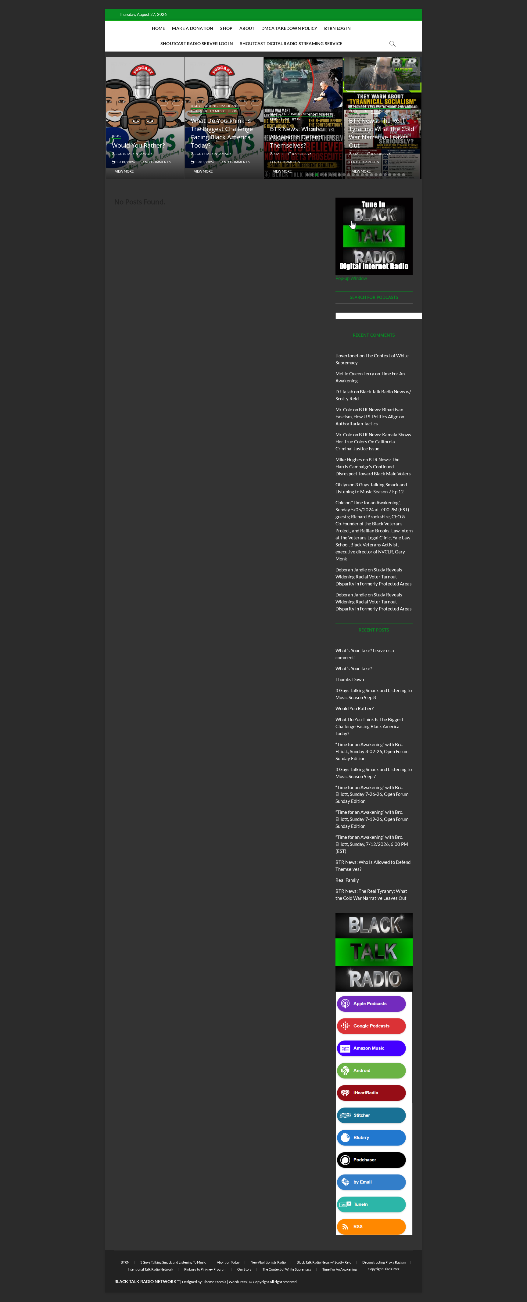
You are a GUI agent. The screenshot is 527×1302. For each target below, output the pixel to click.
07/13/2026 (301, 154)
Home (158, 28)
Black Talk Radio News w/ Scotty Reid (324, 1262)
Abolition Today (228, 1262)
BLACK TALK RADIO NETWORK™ (147, 1281)
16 (376, 174)
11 (353, 174)
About (246, 28)
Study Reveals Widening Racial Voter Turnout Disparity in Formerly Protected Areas (373, 576)
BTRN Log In (337, 28)
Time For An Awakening (339, 1269)
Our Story (244, 1269)
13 (362, 174)
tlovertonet (347, 355)
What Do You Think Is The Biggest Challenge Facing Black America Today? (222, 132)
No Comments (157, 162)
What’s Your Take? (353, 668)
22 (403, 174)
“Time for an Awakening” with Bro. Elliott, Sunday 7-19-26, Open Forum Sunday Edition (371, 819)
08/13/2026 (125, 162)
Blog (116, 136)
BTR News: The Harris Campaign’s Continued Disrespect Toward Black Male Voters (373, 466)
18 (385, 174)
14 (366, 174)
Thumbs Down (349, 679)
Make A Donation (192, 28)
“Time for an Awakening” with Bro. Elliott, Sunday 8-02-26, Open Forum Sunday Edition (371, 751)
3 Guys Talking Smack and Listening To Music (215, 108)
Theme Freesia (214, 1281)
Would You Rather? (138, 145)
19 (389, 174)
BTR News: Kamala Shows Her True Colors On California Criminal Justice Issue (373, 441)
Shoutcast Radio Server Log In (196, 43)
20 (394, 174)
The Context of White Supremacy (287, 1269)
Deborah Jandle (351, 569)
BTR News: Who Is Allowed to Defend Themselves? (296, 137)
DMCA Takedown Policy (289, 28)
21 (398, 174)
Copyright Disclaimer (383, 1269)
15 (371, 174)
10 (348, 174)
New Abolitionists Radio (268, 1262)
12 (357, 174)
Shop (226, 28)
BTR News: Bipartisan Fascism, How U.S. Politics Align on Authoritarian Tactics (369, 416)
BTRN (296, 119)
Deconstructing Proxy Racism (384, 1262)
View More (124, 171)
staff (278, 154)
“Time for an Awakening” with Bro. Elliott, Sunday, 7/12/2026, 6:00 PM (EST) (371, 844)
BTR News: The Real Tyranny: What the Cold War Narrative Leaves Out (381, 132)
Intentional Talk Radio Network (150, 1269)
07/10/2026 (381, 154)
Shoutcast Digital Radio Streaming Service (291, 43)
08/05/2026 (204, 162)
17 (380, 174)
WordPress (238, 1281)
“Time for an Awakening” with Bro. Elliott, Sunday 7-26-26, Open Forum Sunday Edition (371, 794)
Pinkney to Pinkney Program (205, 1269)
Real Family (347, 880)
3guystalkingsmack (133, 154)
